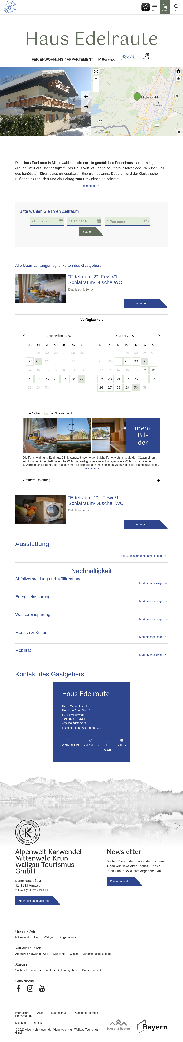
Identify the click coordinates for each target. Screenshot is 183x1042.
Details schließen (79, 289)
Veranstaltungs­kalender (97, 953)
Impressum (22, 1012)
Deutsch (20, 1022)
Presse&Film (23, 1015)
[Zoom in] (96, 78)
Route (137, 745)
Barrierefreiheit (91, 970)
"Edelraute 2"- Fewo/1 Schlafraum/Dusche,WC (95, 279)
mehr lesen (90, 185)
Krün (36, 937)
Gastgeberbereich (86, 1012)
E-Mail (108, 746)
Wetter (74, 953)
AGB (40, 1012)
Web (122, 745)
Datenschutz (59, 1012)
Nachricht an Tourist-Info (34, 900)
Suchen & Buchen (26, 970)
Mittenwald (22, 937)
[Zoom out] (96, 84)
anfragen (141, 303)
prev (86, 96)
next (86, 106)
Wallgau (49, 937)
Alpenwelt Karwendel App (31, 953)
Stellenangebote (67, 970)
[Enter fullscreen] (96, 71)
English (38, 1022)
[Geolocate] (178, 78)
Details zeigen (77, 510)
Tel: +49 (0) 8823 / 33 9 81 (31, 890)
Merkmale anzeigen (151, 583)
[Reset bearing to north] (96, 89)
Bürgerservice (67, 937)
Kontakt (47, 970)
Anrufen (70, 745)
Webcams (59, 953)
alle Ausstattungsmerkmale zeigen (142, 555)
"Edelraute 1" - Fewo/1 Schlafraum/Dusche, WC (95, 500)
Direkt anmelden (120, 881)
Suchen (87, 231)
